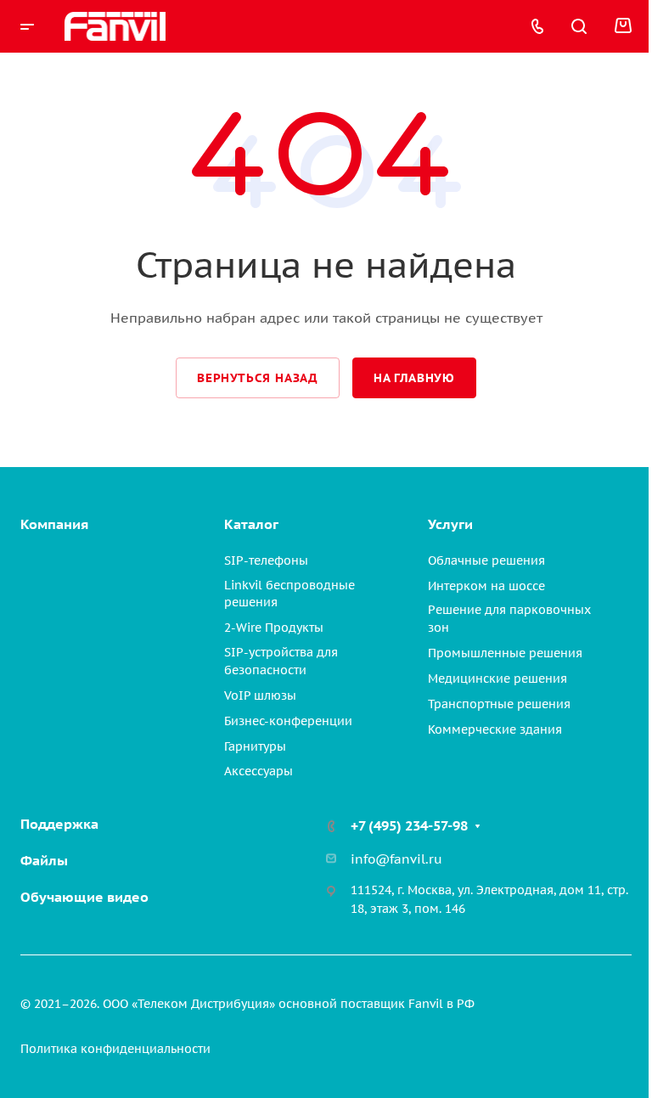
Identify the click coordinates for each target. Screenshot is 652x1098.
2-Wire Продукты (273, 627)
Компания (54, 523)
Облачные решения (486, 560)
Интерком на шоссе (486, 586)
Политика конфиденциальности (115, 1048)
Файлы (44, 860)
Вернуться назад (257, 378)
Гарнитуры (255, 746)
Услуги (450, 523)
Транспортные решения (499, 704)
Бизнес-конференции (288, 721)
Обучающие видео (84, 896)
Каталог (251, 523)
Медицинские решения (497, 678)
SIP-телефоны (266, 560)
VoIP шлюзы (260, 695)
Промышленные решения (505, 653)
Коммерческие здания (495, 729)
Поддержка (59, 823)
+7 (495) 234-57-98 (409, 825)
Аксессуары (258, 771)
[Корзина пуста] (623, 26)
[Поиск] (578, 27)
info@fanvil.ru (396, 859)
